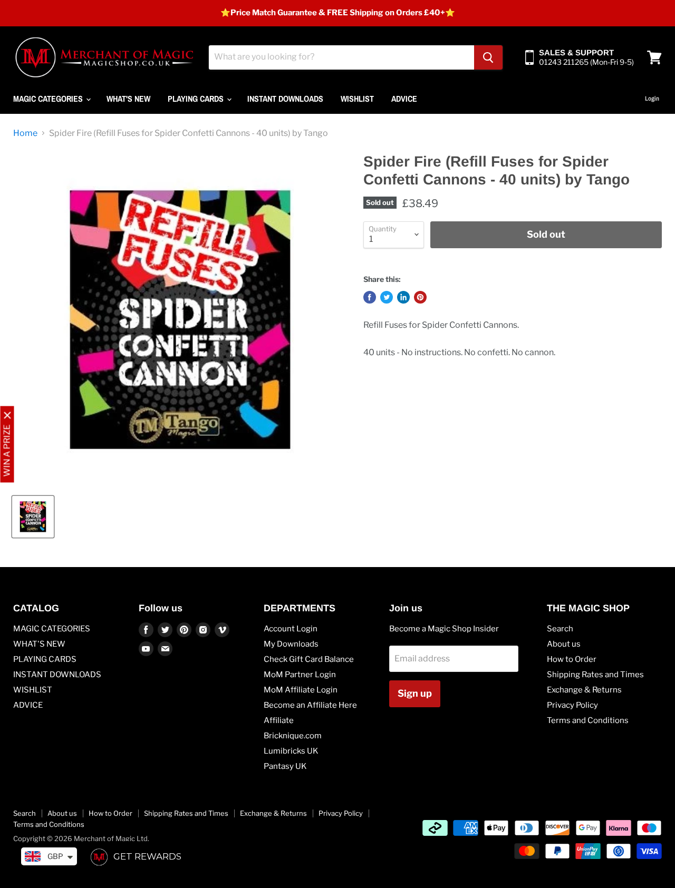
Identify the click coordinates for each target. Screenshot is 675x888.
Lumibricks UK (291, 751)
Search (560, 628)
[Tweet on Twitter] (386, 297)
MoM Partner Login (300, 674)
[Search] (488, 57)
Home (25, 133)
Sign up (415, 693)
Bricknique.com (293, 735)
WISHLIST (357, 98)
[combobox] (341, 57)
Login (652, 98)
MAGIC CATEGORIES (49, 98)
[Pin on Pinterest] (420, 297)
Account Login (290, 628)
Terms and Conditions (588, 720)
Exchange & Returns (584, 690)
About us (564, 644)
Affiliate (279, 720)
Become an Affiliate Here (310, 705)
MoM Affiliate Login (301, 690)
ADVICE (404, 98)
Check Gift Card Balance (309, 659)
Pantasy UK (285, 766)
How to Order (571, 659)
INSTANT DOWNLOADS (285, 98)
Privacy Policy (572, 705)
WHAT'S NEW (128, 98)
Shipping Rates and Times (595, 674)
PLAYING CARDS (197, 98)
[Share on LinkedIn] (403, 297)
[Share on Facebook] (369, 297)
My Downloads (291, 644)
